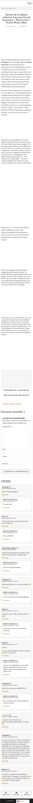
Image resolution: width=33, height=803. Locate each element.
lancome (12, 404)
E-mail (4, 456)
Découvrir (6, 794)
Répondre (5, 494)
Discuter (16, 794)
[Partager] (26, 792)
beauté (5, 404)
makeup (19, 404)
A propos (10, 800)
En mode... (5, 715)
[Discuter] (16, 792)
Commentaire (7, 426)
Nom (4, 449)
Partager (27, 794)
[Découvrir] (6, 792)
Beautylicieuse (9, 499)
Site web (5, 464)
